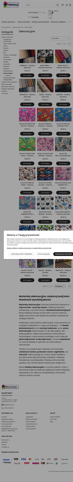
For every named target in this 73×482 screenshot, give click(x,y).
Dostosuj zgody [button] (44, 254)
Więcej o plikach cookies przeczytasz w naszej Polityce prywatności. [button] (29, 248)
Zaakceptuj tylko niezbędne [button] (21, 254)
